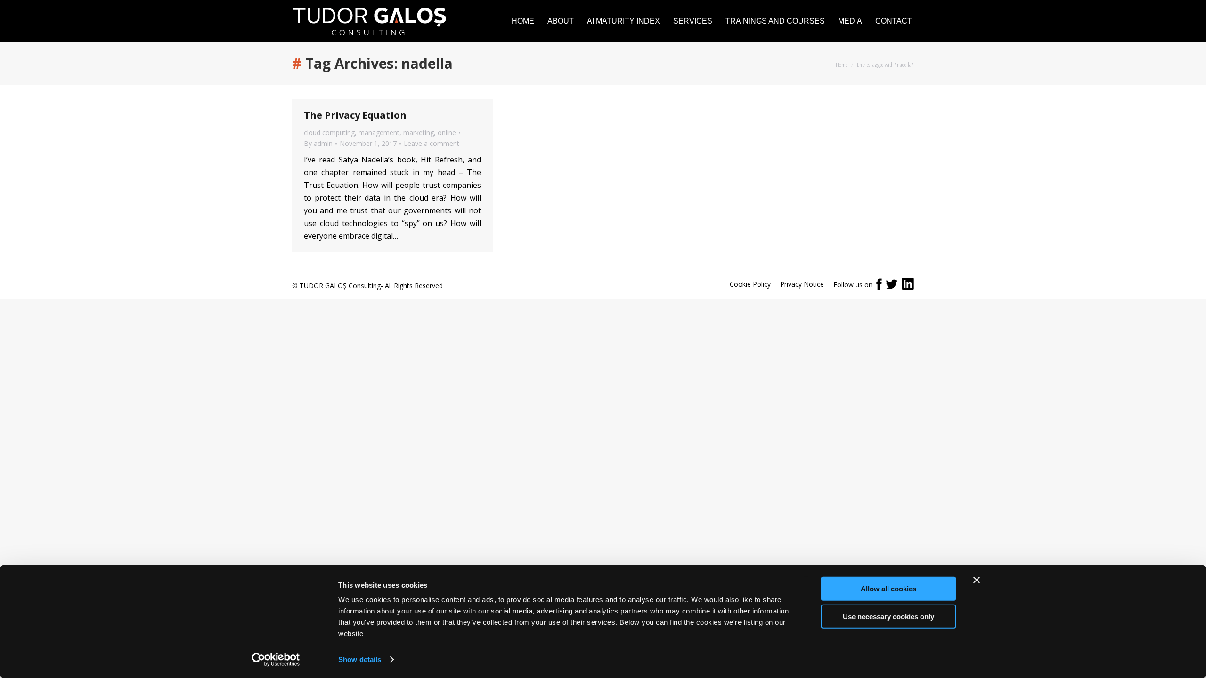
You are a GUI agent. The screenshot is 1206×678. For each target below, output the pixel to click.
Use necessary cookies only (888, 616)
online (447, 132)
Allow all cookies (888, 589)
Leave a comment (431, 143)
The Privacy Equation (355, 115)
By (318, 143)
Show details (359, 659)
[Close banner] (976, 580)
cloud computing (329, 132)
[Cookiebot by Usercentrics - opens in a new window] (276, 660)
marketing (418, 132)
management (379, 132)
